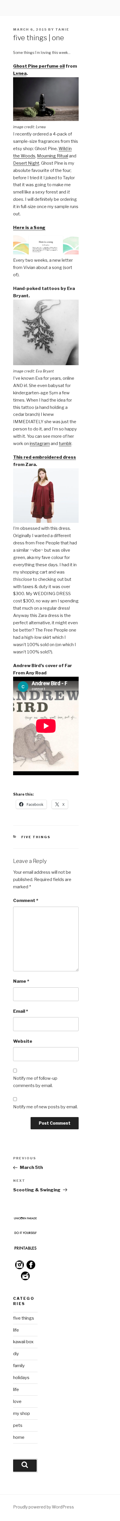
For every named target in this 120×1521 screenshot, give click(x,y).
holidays (21, 1377)
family (19, 1365)
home (18, 1437)
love (17, 1401)
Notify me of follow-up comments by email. (35, 1082)
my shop (21, 1413)
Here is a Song (29, 227)
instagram (40, 443)
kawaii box (23, 1341)
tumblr (65, 443)
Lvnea (20, 73)
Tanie (62, 29)
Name (21, 981)
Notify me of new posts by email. (45, 1106)
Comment (25, 900)
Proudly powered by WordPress (43, 1506)
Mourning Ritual (52, 156)
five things (36, 837)
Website (22, 1041)
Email (20, 1011)
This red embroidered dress (44, 457)
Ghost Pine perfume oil (39, 66)
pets (17, 1425)
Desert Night (26, 163)
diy (16, 1353)
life (16, 1330)
